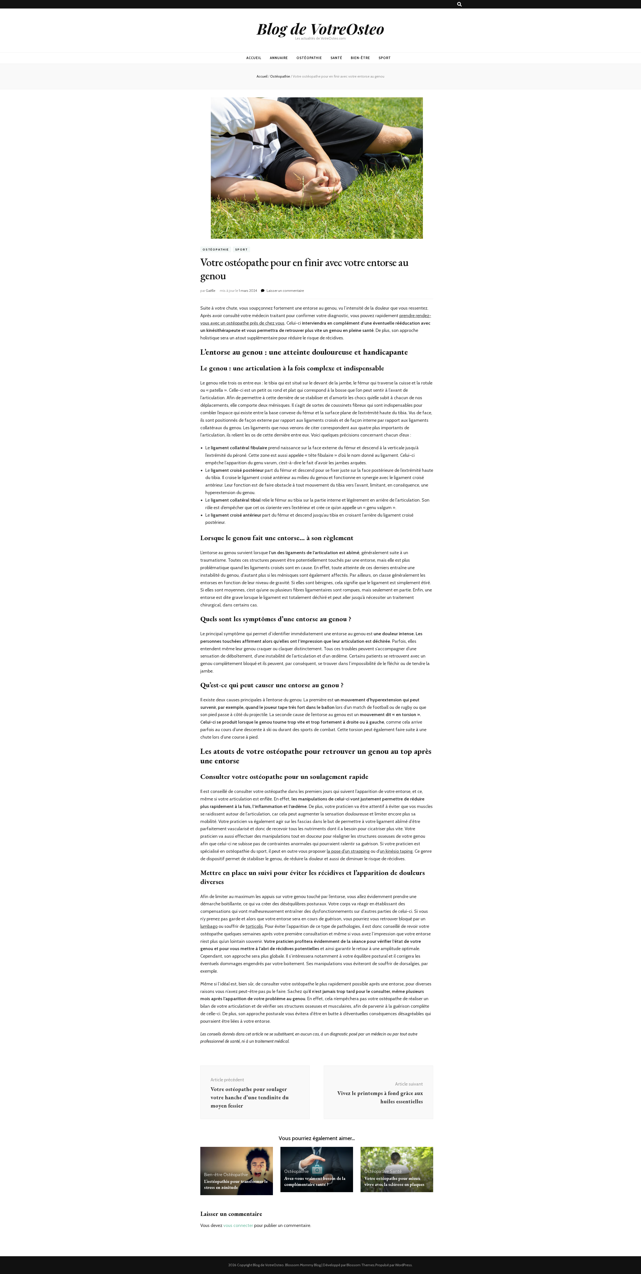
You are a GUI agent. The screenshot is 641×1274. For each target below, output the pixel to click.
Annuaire (279, 58)
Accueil (253, 58)
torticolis (254, 926)
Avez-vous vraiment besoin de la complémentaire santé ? (314, 1181)
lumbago (209, 926)
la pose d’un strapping (348, 851)
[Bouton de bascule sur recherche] (459, 4)
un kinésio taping (396, 851)
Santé (336, 58)
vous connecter (238, 1225)
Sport (385, 58)
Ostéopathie (309, 58)
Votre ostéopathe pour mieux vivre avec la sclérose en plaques (394, 1181)
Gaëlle (210, 290)
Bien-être (360, 58)
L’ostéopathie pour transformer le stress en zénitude (236, 1184)
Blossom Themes (361, 1265)
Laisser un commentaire (285, 290)
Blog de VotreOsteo (320, 28)
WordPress (403, 1265)
